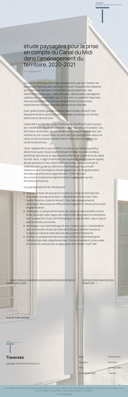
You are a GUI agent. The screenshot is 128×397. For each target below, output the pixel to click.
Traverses (15, 357)
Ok (59, 394)
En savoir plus (66, 394)
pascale (33, 71)
